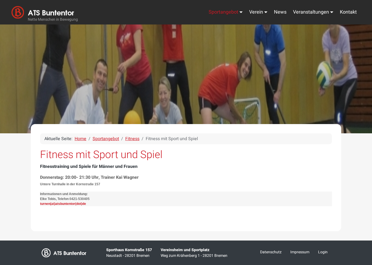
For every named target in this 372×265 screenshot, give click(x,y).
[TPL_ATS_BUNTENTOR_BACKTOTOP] (360, 203)
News (280, 12)
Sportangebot (223, 12)
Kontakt (348, 12)
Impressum (299, 252)
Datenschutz (271, 252)
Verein (256, 12)
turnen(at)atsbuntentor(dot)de (63, 204)
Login (323, 252)
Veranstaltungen (311, 12)
